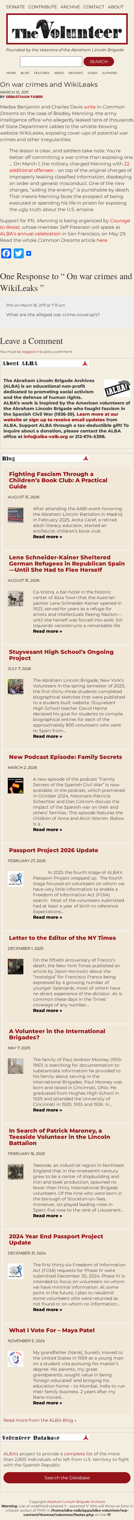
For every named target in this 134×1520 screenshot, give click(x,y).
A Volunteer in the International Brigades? (57, 1034)
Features (42, 73)
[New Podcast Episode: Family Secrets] (18, 806)
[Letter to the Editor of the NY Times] (18, 987)
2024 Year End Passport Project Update (56, 1239)
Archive (70, 6)
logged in (30, 351)
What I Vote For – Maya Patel (52, 1330)
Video (93, 73)
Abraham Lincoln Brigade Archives (76, 1501)
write (90, 107)
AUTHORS (109, 73)
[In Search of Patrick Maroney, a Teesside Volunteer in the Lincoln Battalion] (18, 1192)
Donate (15, 6)
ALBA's (10, 1454)
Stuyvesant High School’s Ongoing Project (61, 655)
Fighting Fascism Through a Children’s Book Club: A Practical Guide (58, 480)
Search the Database (67, 1478)
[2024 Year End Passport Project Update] (18, 1289)
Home (11, 73)
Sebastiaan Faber (24, 97)
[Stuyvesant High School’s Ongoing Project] (18, 710)
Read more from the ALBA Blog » (40, 1420)
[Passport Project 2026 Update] (18, 897)
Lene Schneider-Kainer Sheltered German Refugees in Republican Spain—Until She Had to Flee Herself (67, 563)
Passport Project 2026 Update (53, 850)
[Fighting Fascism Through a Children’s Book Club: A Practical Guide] (18, 525)
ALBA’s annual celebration (30, 234)
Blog (25, 73)
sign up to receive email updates (67, 420)
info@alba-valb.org (46, 436)
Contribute (42, 6)
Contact (93, 6)
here (102, 240)
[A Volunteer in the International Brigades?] (18, 1087)
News (59, 73)
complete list (78, 1454)
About (115, 6)
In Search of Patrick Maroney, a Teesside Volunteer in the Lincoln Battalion (59, 1137)
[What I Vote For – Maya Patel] (18, 1380)
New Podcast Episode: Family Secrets (65, 757)
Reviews (76, 73)
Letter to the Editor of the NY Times (62, 938)
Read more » (47, 536)
